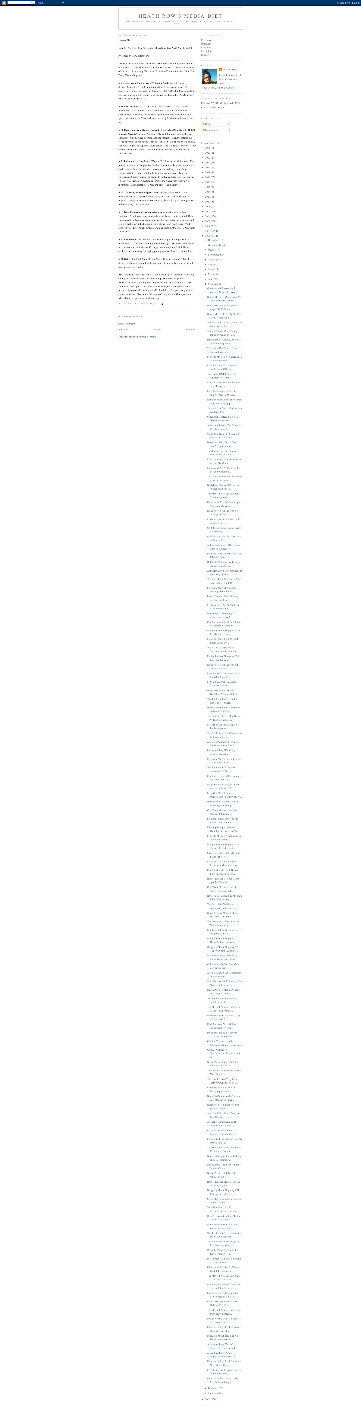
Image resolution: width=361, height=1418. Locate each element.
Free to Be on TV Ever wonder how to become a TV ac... (222, 1294)
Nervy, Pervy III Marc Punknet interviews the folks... (222, 1063)
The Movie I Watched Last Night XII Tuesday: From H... (223, 1008)
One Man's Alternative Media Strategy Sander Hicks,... (222, 889)
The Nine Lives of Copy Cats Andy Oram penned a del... (222, 1080)
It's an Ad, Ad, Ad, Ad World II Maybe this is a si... (222, 666)
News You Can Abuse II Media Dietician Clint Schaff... (222, 914)
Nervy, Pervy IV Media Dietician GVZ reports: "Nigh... (223, 991)
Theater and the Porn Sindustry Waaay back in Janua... (223, 452)
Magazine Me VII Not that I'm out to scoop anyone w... (224, 760)
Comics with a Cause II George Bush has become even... (222, 871)
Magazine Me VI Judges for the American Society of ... (223, 786)
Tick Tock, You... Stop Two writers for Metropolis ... (224, 735)
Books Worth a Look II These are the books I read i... (223, 1320)
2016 (208, 187)
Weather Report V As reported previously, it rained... (222, 700)
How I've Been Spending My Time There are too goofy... (224, 1217)
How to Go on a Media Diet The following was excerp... (223, 803)
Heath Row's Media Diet (181, 16)
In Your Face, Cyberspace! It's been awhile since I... (222, 683)
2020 (208, 167)
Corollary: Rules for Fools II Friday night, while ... (221, 1089)
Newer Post (124, 329)
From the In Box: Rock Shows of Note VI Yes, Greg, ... (223, 1363)
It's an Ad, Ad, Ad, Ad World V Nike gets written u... (222, 512)
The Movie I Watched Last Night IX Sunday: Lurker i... (223, 1311)
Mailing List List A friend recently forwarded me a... (224, 1140)
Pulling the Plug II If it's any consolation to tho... (221, 752)
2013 (208, 196)
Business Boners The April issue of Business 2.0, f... (223, 1017)
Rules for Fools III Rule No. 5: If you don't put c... (223, 521)
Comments (211, 130)
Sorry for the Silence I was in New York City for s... (224, 1072)
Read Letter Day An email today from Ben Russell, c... (223, 675)
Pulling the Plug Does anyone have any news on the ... (222, 1034)
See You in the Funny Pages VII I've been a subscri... (223, 726)
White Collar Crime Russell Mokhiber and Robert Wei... (222, 649)
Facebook (206, 40)
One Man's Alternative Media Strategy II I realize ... (222, 812)
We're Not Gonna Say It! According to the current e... (222, 1209)
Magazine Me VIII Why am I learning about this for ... (221, 589)
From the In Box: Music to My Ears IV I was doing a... (222, 1380)
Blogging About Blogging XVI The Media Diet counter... (223, 846)
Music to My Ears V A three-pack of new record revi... (224, 837)
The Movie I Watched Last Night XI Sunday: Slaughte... (223, 1149)
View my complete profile (217, 88)
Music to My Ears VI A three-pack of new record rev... (224, 358)
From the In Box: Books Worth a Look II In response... (223, 1269)
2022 (208, 157)
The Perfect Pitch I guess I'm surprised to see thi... (221, 375)
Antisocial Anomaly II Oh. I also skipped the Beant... (223, 546)
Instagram (206, 43)
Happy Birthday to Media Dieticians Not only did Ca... (223, 692)
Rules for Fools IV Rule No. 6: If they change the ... (223, 384)
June (210, 269)
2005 (208, 221)
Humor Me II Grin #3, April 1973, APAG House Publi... (224, 315)
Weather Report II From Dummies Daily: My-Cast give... (224, 1234)
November (213, 244)
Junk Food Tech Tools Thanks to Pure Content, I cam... (223, 1115)
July (210, 264)
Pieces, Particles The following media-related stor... (222, 598)
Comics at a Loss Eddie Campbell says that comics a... (224, 777)
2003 (208, 231)
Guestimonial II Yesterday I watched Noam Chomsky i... (222, 290)
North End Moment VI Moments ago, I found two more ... (223, 1098)
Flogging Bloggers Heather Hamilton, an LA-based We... (223, 829)
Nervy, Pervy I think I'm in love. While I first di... (223, 1174)
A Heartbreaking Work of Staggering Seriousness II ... (222, 1354)
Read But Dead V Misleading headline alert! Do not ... (222, 367)
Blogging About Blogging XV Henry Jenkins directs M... (222, 940)
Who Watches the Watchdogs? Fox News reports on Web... (224, 983)
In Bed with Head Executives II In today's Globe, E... (224, 1260)
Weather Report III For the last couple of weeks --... (222, 1000)
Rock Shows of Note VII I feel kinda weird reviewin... (222, 1025)
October (212, 249)
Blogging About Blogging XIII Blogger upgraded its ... (223, 1192)
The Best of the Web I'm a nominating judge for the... (222, 906)
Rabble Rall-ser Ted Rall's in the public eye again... (223, 1183)
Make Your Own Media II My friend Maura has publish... (222, 957)
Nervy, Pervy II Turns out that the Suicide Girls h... (224, 1166)
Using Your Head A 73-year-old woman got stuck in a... (223, 435)
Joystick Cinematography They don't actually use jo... (223, 1123)
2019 (208, 172)
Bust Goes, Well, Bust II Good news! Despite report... (222, 444)
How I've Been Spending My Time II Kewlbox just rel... (224, 897)
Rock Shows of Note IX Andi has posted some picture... (223, 341)
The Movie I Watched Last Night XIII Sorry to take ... (223, 495)
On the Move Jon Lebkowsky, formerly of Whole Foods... (222, 1132)
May (210, 274)
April (211, 279)
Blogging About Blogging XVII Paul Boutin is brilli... (223, 632)
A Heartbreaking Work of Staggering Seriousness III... (222, 1346)
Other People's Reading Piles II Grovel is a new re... (222, 418)
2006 (208, 216)
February (213, 1388)
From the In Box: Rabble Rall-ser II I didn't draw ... (224, 555)
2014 (208, 191)
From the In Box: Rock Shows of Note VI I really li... (223, 1328)
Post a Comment (126, 323)
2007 (208, 211)
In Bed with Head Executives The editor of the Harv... (224, 1371)
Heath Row (229, 70)
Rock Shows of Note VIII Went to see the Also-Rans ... (224, 461)
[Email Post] (161, 304)
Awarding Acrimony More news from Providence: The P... (223, 743)
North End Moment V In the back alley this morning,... (224, 1157)
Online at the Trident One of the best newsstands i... (223, 966)
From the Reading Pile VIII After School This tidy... (223, 854)
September (213, 254)
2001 (208, 1399)
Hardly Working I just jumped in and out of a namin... (223, 709)
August (212, 259)
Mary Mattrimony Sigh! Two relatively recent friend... (221, 392)
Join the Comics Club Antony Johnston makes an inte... (222, 333)
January (212, 1393)
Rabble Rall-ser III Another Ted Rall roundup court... (223, 658)
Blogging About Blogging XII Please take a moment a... (222, 1337)
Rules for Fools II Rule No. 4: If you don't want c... (223, 1106)
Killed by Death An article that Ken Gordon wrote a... (222, 1252)
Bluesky (205, 54)
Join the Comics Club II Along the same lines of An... (224, 324)
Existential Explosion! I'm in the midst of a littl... (223, 538)
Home (157, 329)
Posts (209, 124)
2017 (208, 182)
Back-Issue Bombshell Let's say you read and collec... (223, 487)
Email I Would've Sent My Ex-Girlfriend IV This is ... (222, 1303)
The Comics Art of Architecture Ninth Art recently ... (223, 923)
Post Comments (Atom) (144, 336)
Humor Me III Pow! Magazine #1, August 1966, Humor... (224, 307)
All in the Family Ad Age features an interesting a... (224, 974)
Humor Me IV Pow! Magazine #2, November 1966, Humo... (224, 298)
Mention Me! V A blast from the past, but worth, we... (223, 469)
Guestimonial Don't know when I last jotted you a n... (223, 931)
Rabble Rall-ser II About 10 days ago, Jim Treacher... (223, 880)
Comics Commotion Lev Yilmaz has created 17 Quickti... (223, 623)
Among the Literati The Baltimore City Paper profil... (224, 427)
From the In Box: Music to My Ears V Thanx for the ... (222, 820)
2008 (208, 206)
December (213, 240)
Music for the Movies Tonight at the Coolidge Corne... (223, 1286)
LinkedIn (206, 47)
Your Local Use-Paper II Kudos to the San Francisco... (224, 350)
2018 (208, 177)
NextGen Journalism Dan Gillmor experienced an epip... (224, 401)
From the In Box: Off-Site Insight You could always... (224, 504)
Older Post (190, 329)
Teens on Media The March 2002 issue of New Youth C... (224, 581)
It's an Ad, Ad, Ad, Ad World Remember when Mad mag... (223, 863)
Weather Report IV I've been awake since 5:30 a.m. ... (221, 769)
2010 (208, 201)
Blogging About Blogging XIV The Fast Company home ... (223, 948)
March (211, 284)
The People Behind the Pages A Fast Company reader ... (223, 1243)
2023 (208, 152)
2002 (208, 235)
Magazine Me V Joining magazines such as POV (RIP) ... (224, 794)
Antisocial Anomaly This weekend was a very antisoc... (224, 572)
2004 (208, 226)
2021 (208, 162)
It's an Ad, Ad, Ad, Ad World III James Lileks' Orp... (223, 641)
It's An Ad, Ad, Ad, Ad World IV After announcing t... (223, 606)
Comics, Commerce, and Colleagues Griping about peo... (224, 1042)
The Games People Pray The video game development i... (224, 478)
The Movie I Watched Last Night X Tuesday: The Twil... (223, 1277)
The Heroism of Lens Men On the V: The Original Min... (224, 717)
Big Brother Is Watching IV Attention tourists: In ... (221, 615)
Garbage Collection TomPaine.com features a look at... (223, 1053)
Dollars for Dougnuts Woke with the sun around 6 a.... (223, 563)
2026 (208, 147)
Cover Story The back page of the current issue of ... (224, 1200)
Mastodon (206, 51)
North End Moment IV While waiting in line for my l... (222, 1226)
